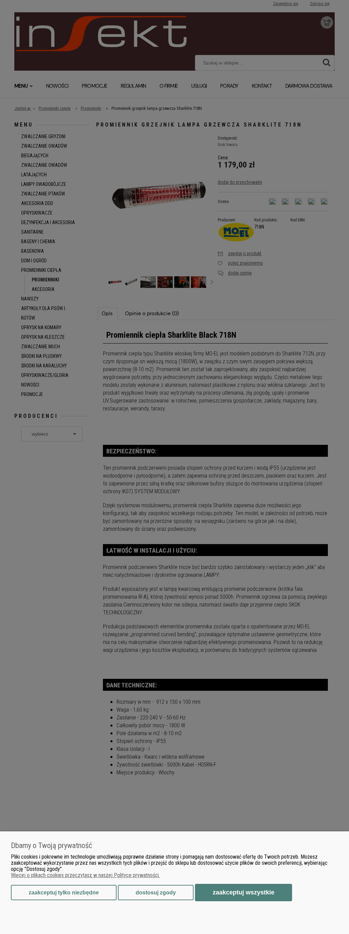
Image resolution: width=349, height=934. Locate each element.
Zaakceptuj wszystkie (243, 892)
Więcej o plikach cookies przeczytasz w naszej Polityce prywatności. (85, 875)
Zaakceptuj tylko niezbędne (64, 892)
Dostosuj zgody (156, 892)
